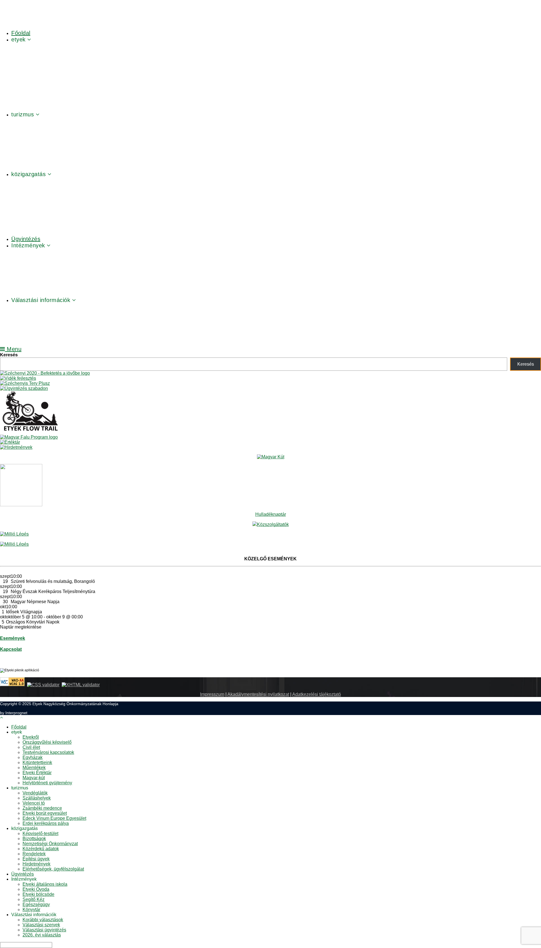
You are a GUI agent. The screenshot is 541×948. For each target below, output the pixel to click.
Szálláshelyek (37, 798)
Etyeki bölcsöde (38, 894)
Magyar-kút (34, 777)
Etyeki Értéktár (37, 772)
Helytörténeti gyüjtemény (47, 782)
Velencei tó (34, 803)
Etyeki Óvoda (36, 889)
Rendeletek (34, 853)
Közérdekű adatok (41, 848)
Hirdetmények (36, 864)
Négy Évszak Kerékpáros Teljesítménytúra (53, 591)
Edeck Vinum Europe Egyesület (54, 818)
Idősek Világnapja (24, 611)
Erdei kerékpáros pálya (46, 823)
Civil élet (31, 747)
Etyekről (31, 737)
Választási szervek (41, 924)
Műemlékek (34, 767)
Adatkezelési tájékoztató (316, 694)
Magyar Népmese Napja (35, 601)
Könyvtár (31, 909)
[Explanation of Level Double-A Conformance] (12, 684)
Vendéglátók (35, 793)
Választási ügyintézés (44, 929)
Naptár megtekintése (20, 627)
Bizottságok (34, 838)
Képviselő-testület (40, 833)
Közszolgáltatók (273, 524)
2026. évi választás (42, 935)
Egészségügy (36, 904)
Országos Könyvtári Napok (32, 622)
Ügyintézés (22, 874)
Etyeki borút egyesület (45, 813)
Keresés (9, 354)
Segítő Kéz (34, 899)
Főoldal (18, 727)
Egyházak (33, 757)
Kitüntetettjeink (37, 762)
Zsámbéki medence (42, 808)
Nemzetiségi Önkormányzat (50, 843)
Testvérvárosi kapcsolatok (48, 752)
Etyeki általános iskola (45, 884)
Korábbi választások (43, 919)
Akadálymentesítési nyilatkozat (258, 694)
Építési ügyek (36, 858)
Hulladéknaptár (270, 514)
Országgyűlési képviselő (47, 742)
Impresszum (212, 694)
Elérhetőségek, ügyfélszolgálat (53, 869)
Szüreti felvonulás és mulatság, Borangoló (53, 581)
